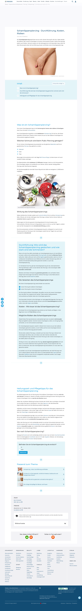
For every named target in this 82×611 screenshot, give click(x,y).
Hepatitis (47, 437)
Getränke (18, 555)
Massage (7, 574)
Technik (49, 566)
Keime (52, 426)
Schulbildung (40, 575)
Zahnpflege (29, 577)
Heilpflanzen (8, 566)
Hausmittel (7, 564)
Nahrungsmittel (19, 561)
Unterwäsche (30, 576)
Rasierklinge (36, 424)
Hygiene (42, 257)
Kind (38, 569)
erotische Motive (43, 215)
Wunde (25, 435)
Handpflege (29, 561)
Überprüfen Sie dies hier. (45, 598)
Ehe (37, 557)
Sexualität (39, 561)
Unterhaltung (50, 570)
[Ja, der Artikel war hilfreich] (27, 537)
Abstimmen (23, 452)
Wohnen (49, 574)
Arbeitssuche (59, 553)
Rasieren (46, 415)
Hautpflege (29, 562)
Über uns (73, 561)
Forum (65, 1)
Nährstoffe (18, 559)
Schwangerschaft (41, 577)
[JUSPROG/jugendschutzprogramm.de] (63, 589)
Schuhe (28, 574)
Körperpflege (30, 564)
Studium (58, 559)
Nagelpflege (29, 572)
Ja (21, 447)
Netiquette (72, 557)
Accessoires (29, 553)
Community (72, 553)
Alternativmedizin (9, 553)
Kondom (31, 438)
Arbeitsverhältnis (60, 555)
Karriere (52, 1)
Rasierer (19, 426)
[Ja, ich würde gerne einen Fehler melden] (53, 537)
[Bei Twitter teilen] (2, 302)
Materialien (53, 144)
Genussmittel (50, 559)
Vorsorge (7, 579)
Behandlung (7, 559)
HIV (41, 437)
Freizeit (49, 555)
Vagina (29, 303)
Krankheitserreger (9, 570)
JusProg (59, 593)
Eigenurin (45, 403)
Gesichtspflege (30, 557)
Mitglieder (72, 555)
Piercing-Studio (43, 255)
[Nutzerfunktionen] (75, 1)
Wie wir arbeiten (73, 565)
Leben (38, 573)
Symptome (7, 577)
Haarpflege (29, 559)
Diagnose (7, 561)
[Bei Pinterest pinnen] (2, 305)
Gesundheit (19, 1)
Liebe (38, 1)
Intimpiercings (47, 133)
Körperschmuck (30, 566)
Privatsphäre (74, 603)
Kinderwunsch (40, 571)
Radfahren (27, 354)
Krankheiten (33, 437)
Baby (38, 567)
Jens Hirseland (17, 500)
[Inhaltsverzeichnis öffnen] (79, 597)
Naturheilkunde (8, 576)
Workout (18, 569)
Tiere (48, 568)
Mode (28, 570)
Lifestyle (47, 1)
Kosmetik (29, 568)
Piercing (25, 4)
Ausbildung (59, 557)
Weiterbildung (60, 561)
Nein (22, 449)
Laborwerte (7, 572)
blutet (49, 410)
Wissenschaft (50, 572)
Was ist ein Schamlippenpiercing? (29, 88)
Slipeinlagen (25, 412)
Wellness (7, 581)
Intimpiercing (31, 4)
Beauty (34, 1)
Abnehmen (18, 553)
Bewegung (18, 567)
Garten (49, 557)
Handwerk (49, 561)
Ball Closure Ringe (44, 157)
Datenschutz (68, 603)
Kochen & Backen (20, 557)
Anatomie (32, 276)
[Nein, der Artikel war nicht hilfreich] (31, 537)
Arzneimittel (7, 557)
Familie (42, 1)
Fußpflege (29, 555)
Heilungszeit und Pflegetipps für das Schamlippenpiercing (36, 95)
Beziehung (39, 553)
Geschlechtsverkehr (60, 435)
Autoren (71, 563)
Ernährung (26, 1)
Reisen (48, 564)
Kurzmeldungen (59, 1)
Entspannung (8, 562)
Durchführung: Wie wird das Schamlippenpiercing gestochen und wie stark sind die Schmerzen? (42, 92)
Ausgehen (49, 553)
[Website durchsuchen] (72, 1)
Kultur (48, 562)
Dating (38, 555)
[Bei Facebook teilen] (2, 299)
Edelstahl (21, 149)
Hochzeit (39, 559)
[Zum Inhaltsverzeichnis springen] (41, 237)
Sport (30, 1)
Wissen (58, 562)
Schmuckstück (31, 130)
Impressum (63, 603)
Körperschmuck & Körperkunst (15, 4)
